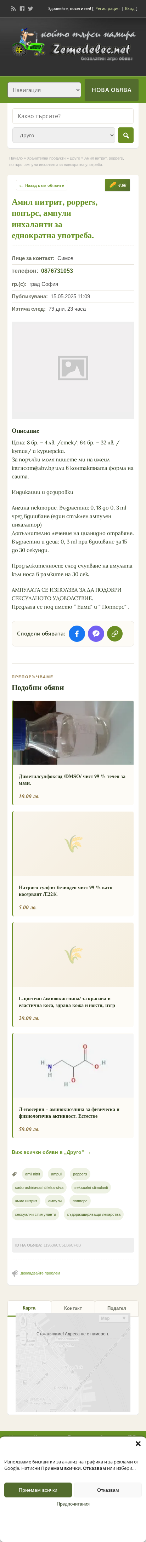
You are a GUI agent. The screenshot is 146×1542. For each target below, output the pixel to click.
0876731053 (57, 271)
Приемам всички (38, 1490)
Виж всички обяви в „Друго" (51, 1152)
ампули (55, 1201)
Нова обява (111, 90)
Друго (75, 158)
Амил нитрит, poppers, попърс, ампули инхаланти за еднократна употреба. (54, 218)
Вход (129, 8)
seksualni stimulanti (91, 1187)
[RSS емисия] (13, 8)
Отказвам (108, 1490)
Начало (16, 158)
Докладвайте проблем (40, 1273)
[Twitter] (30, 8)
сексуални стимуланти (35, 1214)
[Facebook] (22, 8)
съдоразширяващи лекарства (93, 1214)
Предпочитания (73, 1504)
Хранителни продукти (46, 158)
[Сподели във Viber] (96, 634)
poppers (80, 1174)
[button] (138, 1443)
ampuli (56, 1174)
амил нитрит (26, 1201)
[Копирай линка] (115, 633)
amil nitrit (32, 1174)
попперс (80, 1201)
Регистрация (107, 8)
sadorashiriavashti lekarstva (39, 1187)
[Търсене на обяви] (126, 135)
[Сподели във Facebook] (77, 634)
